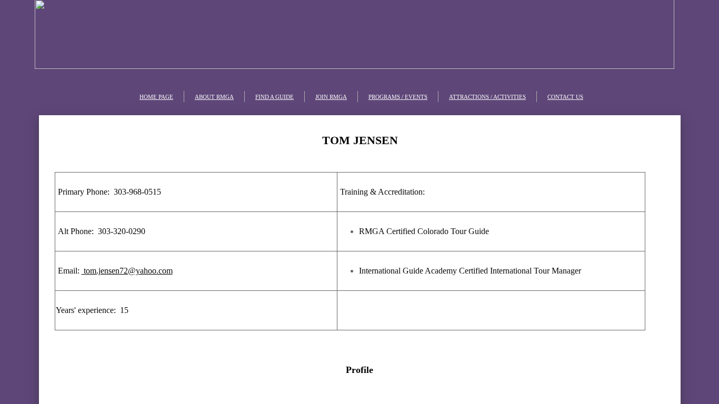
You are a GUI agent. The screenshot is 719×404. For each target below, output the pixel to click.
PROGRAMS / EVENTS (397, 97)
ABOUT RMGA (214, 97)
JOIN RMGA (331, 97)
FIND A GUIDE (274, 97)
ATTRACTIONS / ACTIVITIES (487, 97)
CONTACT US (565, 97)
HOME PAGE (156, 97)
